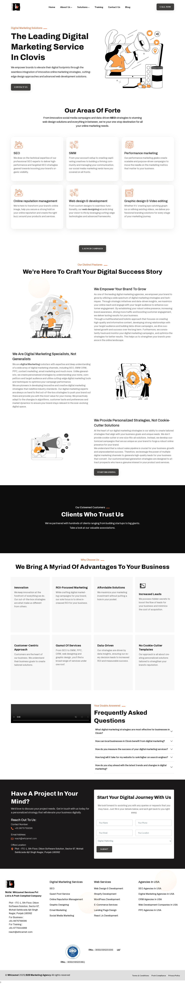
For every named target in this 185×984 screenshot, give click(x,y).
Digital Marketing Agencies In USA (156, 894)
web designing (90, 209)
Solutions (82, 7)
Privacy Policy (174, 975)
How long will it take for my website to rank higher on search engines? (131, 757)
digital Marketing (30, 364)
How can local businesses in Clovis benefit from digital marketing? (130, 741)
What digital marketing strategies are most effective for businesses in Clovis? (132, 731)
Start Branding (106, 472)
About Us (65, 7)
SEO (113, 117)
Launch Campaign (92, 249)
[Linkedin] (19, 938)
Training (99, 7)
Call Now (165, 7)
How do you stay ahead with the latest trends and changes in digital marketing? (130, 767)
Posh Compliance (159, 975)
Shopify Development (105, 894)
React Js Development (106, 915)
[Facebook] (6, 938)
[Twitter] (10, 938)
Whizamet (13, 975)
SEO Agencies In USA (149, 888)
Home (52, 7)
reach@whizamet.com (26, 838)
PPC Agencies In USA (149, 910)
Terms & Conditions (140, 975)
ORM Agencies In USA (150, 899)
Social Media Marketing (62, 915)
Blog (127, 7)
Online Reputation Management (66, 899)
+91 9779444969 (18, 928)
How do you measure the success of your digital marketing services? (131, 749)
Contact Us (114, 7)
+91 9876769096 (24, 828)
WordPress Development (107, 899)
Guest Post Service (60, 894)
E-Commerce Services (106, 905)
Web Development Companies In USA (158, 905)
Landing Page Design (105, 910)
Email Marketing (58, 910)
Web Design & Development (108, 888)
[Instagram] (14, 938)
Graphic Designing (59, 905)
